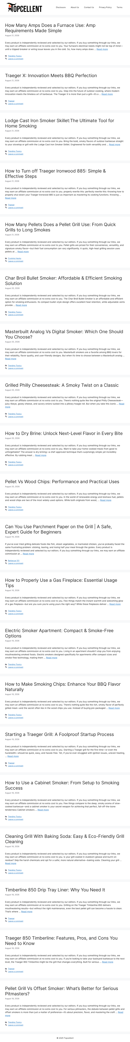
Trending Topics (15, 56)
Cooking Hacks (14, 258)
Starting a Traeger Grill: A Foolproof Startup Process (59, 734)
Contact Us (89, 7)
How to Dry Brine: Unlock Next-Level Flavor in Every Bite (64, 433)
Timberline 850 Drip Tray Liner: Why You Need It (55, 889)
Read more (102, 49)
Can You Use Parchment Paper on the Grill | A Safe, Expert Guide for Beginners (58, 529)
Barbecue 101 (13, 560)
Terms (119, 7)
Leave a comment (15, 59)
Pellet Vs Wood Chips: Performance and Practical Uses (62, 481)
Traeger (11, 101)
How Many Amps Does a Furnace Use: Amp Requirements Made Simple (50, 28)
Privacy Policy (105, 7)
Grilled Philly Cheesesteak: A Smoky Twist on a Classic (62, 385)
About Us (75, 7)
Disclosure (61, 7)
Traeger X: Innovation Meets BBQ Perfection (51, 75)
